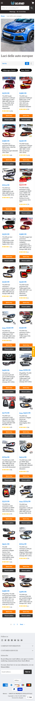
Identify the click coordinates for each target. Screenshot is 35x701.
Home (3, 16)
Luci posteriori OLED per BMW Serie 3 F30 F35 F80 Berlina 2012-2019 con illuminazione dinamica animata (25, 101)
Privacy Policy (5, 667)
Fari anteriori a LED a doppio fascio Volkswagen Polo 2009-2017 (24, 334)
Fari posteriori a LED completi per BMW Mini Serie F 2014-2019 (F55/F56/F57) (8, 507)
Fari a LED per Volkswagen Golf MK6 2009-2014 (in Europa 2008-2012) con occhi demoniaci (9, 463)
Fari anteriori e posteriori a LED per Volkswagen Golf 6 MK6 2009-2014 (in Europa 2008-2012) (8, 289)
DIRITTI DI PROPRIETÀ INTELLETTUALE (20, 693)
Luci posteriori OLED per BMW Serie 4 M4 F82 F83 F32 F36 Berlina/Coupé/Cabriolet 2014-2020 (10, 148)
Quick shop (9, 115)
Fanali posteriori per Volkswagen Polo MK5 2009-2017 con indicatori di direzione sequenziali (25, 290)
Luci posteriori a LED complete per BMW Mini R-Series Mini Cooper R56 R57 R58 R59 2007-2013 (8, 420)
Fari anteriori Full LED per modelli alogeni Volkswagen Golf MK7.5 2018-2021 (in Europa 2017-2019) (25, 599)
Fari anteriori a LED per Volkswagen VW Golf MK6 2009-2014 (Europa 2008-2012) (8, 334)
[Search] (31, 8)
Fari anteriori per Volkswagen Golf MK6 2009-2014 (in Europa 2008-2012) (8, 191)
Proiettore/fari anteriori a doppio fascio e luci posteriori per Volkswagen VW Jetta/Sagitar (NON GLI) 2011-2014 (8, 553)
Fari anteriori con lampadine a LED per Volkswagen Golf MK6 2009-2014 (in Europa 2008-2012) (26, 508)
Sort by (4, 63)
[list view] (31, 63)
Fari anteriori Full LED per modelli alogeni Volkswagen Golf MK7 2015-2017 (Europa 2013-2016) (8, 377)
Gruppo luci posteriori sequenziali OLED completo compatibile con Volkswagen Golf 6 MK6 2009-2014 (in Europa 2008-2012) (25, 243)
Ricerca (5, 693)
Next (21, 624)
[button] (9, 70)
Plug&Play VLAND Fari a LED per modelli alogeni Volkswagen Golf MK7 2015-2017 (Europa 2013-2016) (25, 377)
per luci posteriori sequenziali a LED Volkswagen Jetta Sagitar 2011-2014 (8, 240)
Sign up (27, 672)
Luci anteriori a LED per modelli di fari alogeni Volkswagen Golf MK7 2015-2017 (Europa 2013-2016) (25, 551)
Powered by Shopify (17, 698)
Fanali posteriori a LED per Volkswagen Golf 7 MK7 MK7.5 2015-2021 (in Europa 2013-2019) (25, 148)
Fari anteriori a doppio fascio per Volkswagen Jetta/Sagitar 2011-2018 (25, 420)
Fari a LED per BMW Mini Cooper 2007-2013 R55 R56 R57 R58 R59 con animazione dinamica (25, 464)
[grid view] (27, 63)
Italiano (17, 680)
